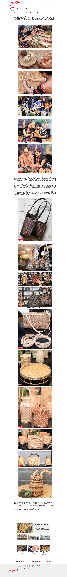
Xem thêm (19, 521)
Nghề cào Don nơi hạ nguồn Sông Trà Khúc (41, 525)
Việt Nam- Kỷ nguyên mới (15, 5)
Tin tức (21, 5)
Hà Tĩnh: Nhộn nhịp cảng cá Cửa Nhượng (22, 541)
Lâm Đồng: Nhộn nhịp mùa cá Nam (32, 541)
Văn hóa (28, 5)
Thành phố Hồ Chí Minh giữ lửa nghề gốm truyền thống (33, 552)
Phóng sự (24, 5)
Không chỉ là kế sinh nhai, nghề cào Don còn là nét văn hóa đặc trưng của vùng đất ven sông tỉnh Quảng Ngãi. (41, 529)
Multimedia (45, 5)
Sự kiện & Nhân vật (40, 5)
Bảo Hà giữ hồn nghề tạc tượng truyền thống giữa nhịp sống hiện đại (45, 552)
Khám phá (32, 5)
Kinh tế (36, 5)
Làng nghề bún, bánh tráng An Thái (21, 552)
